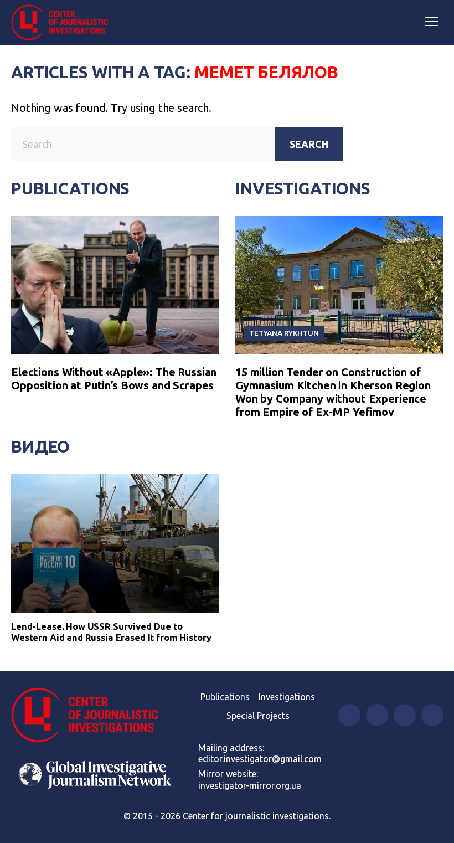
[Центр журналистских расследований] (63, 22)
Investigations (302, 188)
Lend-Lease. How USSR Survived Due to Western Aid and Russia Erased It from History (111, 631)
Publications (70, 188)
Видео (40, 446)
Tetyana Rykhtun (284, 332)
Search (309, 144)
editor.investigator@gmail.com (260, 759)
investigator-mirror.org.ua (249, 785)
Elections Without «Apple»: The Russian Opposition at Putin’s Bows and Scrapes (113, 379)
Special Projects (258, 716)
